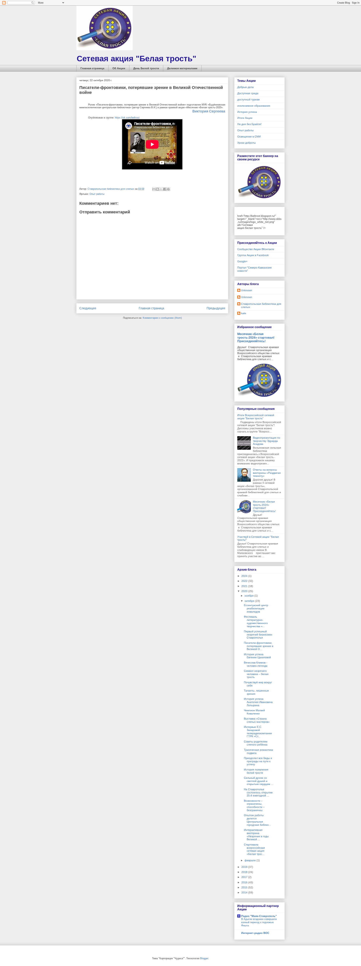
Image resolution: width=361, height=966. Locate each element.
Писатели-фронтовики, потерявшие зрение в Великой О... (258, 646)
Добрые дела (245, 87)
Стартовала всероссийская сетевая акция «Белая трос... (254, 849)
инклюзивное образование (253, 105)
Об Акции (118, 68)
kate (243, 313)
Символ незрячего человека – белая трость (256, 674)
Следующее (87, 308)
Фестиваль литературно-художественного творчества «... (256, 621)
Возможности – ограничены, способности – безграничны (254, 805)
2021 (244, 586)
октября (250, 600)
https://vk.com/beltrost (127, 117)
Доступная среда (247, 93)
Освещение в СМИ (249, 136)
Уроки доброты (246, 142)
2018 (244, 871)
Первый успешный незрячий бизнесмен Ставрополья (258, 634)
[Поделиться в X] (161, 189)
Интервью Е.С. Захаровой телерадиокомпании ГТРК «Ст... (258, 731)
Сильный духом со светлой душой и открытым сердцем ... (258, 781)
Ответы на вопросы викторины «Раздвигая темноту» (267, 473)
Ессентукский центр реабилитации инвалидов (256, 608)
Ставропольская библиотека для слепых (261, 305)
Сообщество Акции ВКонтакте (255, 249)
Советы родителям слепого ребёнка (255, 743)
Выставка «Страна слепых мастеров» (257, 720)
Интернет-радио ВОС (255, 932)
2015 (244, 887)
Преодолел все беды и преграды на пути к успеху (258, 761)
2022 (244, 580)
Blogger (204, 958)
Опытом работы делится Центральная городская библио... (257, 820)
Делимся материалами (182, 68)
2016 (244, 882)
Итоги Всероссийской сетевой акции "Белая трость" (255, 417)
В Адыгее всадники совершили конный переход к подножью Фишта (259, 922)
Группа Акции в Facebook (253, 255)
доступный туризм (248, 99)
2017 (244, 877)
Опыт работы (96, 194)
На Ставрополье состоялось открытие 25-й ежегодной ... (258, 792)
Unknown (246, 290)
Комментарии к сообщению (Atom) (162, 317)
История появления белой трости (256, 771)
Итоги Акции (244, 117)
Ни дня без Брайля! (249, 124)
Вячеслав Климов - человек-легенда (255, 664)
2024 (244, 575)
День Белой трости (146, 68)
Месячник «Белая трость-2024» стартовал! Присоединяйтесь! (255, 337)
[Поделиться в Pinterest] (168, 189)
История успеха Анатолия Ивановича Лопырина (258, 702)
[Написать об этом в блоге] (157, 189)
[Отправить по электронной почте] (154, 189)
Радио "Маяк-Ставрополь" (259, 915)
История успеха (247, 111)
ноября (249, 595)
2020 (244, 591)
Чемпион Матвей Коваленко (254, 712)
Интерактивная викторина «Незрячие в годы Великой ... (256, 834)
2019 (244, 866)
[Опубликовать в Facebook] (165, 189)
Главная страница (92, 68)
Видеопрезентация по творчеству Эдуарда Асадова (266, 441)
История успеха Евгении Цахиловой (257, 656)
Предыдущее (216, 308)
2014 (244, 892)
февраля (250, 860)
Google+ (242, 261)
